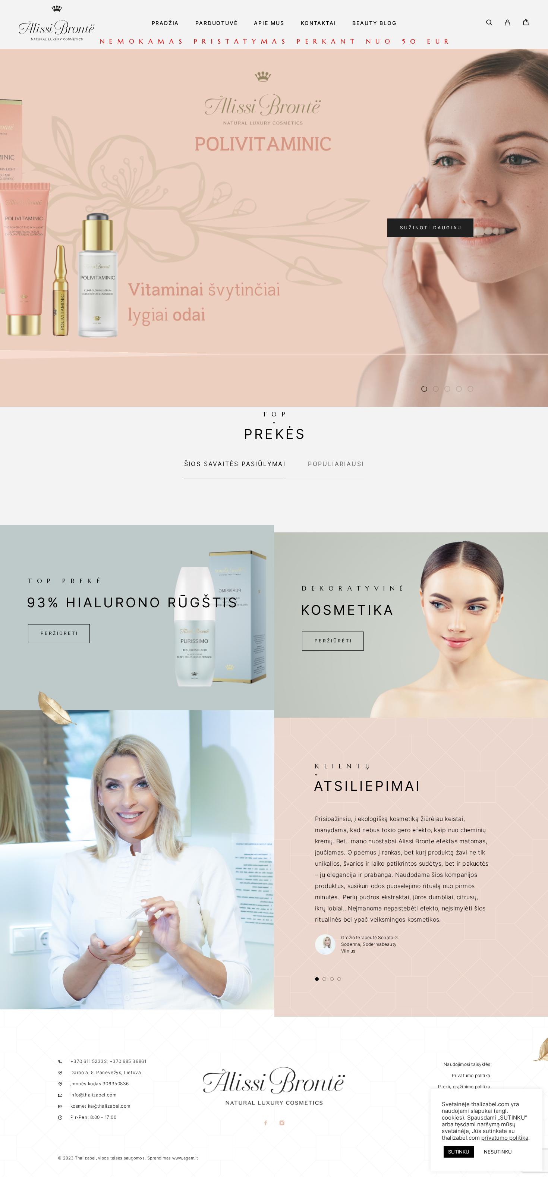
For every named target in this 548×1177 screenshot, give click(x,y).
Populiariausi (336, 464)
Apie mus (269, 23)
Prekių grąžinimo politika (464, 1086)
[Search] (489, 23)
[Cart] (526, 23)
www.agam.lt (185, 1158)
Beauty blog (374, 23)
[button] (424, 389)
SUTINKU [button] (458, 1152)
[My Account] (507, 23)
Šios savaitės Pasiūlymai (235, 464)
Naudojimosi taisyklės (467, 1064)
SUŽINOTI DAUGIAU (431, 227)
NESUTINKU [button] (498, 1152)
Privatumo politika (471, 1075)
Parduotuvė (216, 23)
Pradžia (165, 23)
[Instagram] (282, 1123)
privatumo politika (504, 1137)
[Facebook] (266, 1123)
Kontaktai (318, 23)
